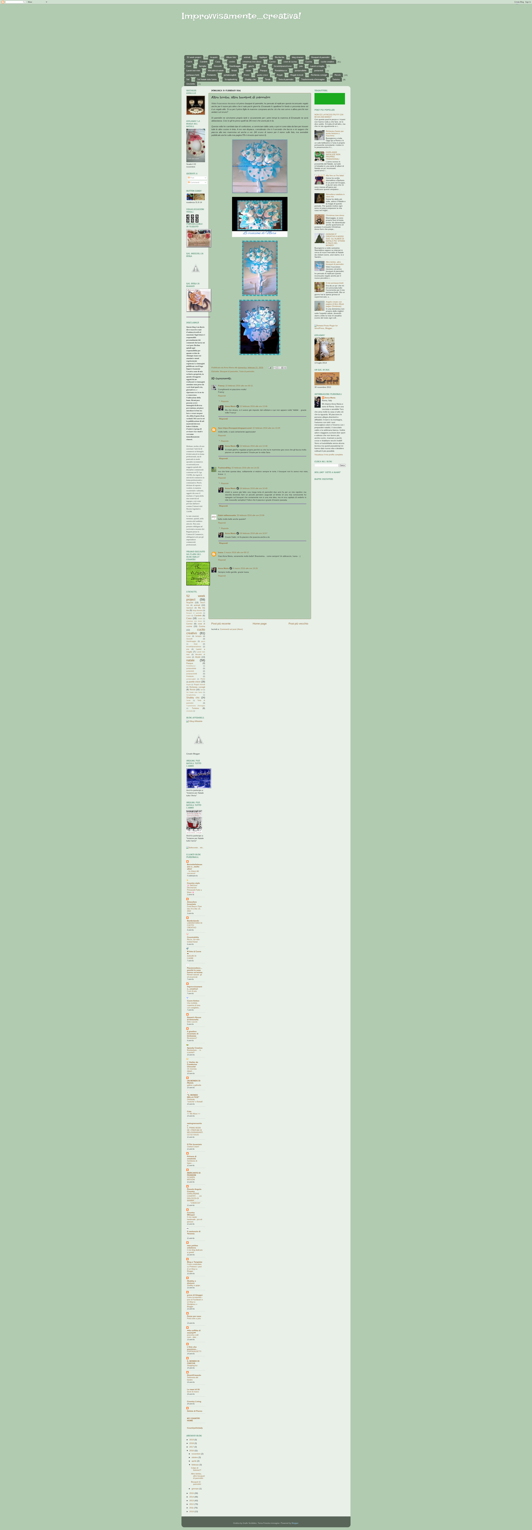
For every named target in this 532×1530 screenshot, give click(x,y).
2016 (191, 1451)
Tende (267, 79)
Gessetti (218, 66)
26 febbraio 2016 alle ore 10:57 (253, 533)
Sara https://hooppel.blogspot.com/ (235, 428)
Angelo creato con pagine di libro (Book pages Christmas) (335, 304)
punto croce (262, 75)
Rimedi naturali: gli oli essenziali (194, 976)
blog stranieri (297, 57)
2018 (191, 1443)
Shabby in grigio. (193, 1285)
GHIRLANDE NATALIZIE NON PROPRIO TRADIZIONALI (333, 155)
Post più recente (221, 623)
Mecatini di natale (216, 70)
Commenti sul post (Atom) (231, 629)
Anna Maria (229, 368)
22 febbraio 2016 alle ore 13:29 (266, 428)
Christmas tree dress (335, 215)
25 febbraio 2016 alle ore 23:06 (250, 515)
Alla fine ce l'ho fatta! (335, 175)
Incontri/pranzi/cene (283, 66)
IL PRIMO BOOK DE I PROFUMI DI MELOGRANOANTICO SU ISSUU (195, 1131)
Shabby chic (250, 79)
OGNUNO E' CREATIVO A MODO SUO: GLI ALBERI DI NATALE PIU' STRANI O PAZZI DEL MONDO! (335, 239)
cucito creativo (327, 61)
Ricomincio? (192, 1038)
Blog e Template (194, 1262)
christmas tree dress (252, 61)
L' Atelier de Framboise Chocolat (192, 1064)
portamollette (300, 70)
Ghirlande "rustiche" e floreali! (195, 1100)
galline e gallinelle (194, 1085)
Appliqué (263, 57)
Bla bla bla (279, 57)
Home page (260, 623)
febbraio (195, 1465)
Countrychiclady (195, 1428)
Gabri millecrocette (227, 515)
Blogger (295, 1523)
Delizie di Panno (194, 1411)
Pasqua (263, 70)
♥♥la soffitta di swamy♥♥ (194, 1331)
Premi (246, 75)
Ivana (220, 552)
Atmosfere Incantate (192, 903)
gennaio (195, 1489)
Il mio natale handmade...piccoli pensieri (194, 1219)
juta (301, 66)
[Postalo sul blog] (277, 367)
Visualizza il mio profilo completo (328, 455)
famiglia (202, 66)
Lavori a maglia (317, 66)
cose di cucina (290, 61)
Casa (217, 61)
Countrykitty (193, 937)
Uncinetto (190, 84)
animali (247, 57)
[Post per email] (270, 368)
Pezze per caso (194, 1316)
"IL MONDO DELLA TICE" (193, 1096)
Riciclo (338, 75)
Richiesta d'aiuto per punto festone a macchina (335, 133)
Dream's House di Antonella (194, 1018)
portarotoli (318, 70)
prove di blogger (195, 1295)
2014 (191, 1497)
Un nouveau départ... (192, 1070)
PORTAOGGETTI (194, 1351)
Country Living (194, 1401)
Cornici (272, 61)
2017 (191, 1447)
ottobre (195, 1457)
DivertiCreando (194, 1375)
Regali (279, 75)
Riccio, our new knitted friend (193, 940)
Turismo (336, 79)
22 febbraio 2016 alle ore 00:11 (239, 386)
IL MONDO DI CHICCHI (193, 1362)
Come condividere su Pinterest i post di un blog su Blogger (194, 1267)
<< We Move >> (193, 1114)
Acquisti (213, 57)
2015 (191, 1493)
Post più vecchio (298, 623)
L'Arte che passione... (192, 1348)
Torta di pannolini (285, 79)
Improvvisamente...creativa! (241, 16)
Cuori (188, 66)
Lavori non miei (193, 70)
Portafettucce (281, 70)
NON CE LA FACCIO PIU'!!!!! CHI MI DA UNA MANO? (328, 116)
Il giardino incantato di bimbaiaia (192, 1033)
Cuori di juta (192, 991)
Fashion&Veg (224, 468)
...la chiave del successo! (193, 872)
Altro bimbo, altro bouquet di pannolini (198, 1476)
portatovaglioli (230, 75)
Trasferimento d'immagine (313, 79)
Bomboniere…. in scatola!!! (194, 1051)
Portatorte (211, 75)
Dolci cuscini (192, 1022)
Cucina (308, 61)
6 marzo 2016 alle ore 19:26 (245, 568)
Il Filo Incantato (194, 1144)
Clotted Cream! (193, 1147)
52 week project (194, 57)
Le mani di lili (193, 1389)
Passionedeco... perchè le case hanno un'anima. (195, 970)
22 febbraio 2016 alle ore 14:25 (245, 468)
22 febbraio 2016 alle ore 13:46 (253, 406)
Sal (187, 79)
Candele (203, 61)
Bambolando (193, 921)
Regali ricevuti (296, 75)
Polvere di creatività (191, 1157)
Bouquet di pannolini (320, 57)
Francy (221, 386)
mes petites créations (192, 1247)
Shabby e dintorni (191, 1282)
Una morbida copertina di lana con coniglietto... (193, 1005)
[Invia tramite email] (274, 367)
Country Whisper (191, 1214)
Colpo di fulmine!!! (196, 1469)
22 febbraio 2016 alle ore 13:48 (253, 446)
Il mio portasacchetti (334, 283)
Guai (264, 66)
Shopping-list (192, 1366)
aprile (194, 1461)
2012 (191, 1504)
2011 (191, 1508)
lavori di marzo (193, 1392)
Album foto (231, 57)
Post (192, 178)
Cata (189, 1111)
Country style (193, 883)
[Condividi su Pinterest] (285, 367)
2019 (191, 1440)
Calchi (189, 61)
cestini (232, 61)
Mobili (234, 70)
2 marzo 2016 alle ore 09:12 (236, 552)
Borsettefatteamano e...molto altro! (194, 866)
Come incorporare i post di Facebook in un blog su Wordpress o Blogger (195, 1302)
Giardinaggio (235, 66)
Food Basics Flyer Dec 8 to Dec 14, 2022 (194, 908)
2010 (191, 1511)
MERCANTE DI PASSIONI (193, 1174)
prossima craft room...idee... (193, 1336)
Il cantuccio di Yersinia (193, 1232)
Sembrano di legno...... (192, 1162)
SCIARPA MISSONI (191, 1178)
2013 (191, 1501)
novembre (196, 1454)
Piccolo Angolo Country (194, 1190)
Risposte (225, 401)
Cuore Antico (193, 1001)
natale (248, 70)
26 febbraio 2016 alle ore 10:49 (253, 488)
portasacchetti (192, 75)
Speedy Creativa (194, 1048)
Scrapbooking (231, 79)
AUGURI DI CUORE (191, 957)
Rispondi (222, 396)
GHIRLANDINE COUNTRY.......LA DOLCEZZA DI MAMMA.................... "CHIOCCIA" (194, 1198)
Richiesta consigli (319, 75)
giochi (251, 66)
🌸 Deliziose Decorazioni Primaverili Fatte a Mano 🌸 (194, 888)
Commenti (194, 182)
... (188, 1236)
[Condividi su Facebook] (282, 367)
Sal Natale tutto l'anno (207, 79)
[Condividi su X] (279, 367)
